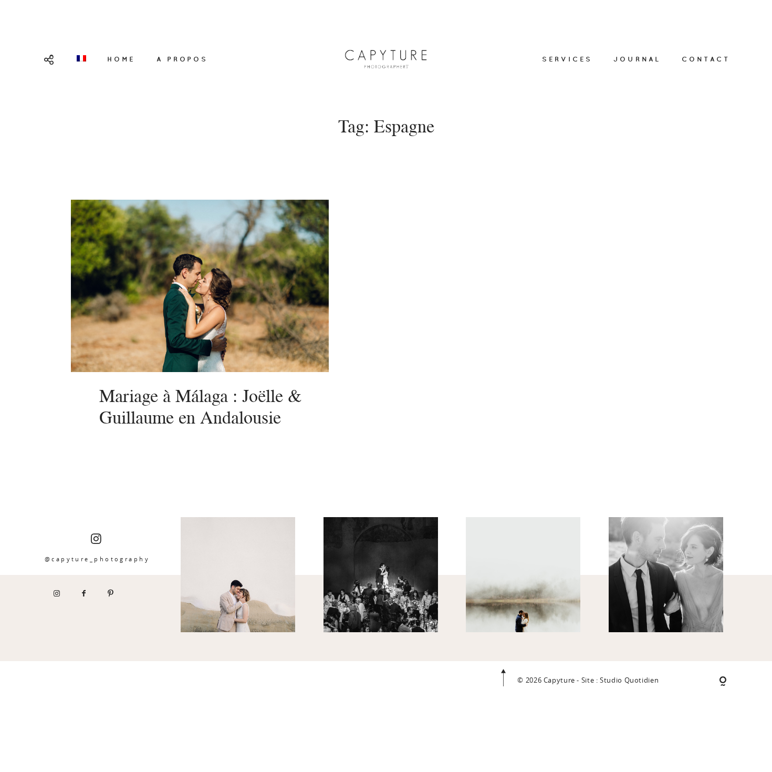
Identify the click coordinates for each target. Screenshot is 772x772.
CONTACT (706, 59)
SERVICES (567, 59)
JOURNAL (637, 59)
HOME (121, 59)
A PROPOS (182, 59)
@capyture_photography (97, 559)
